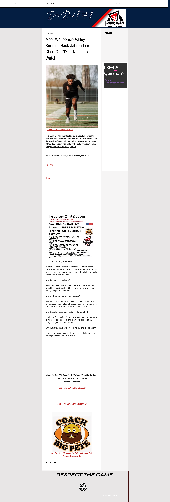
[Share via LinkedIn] (55, 462)
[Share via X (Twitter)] (51, 462)
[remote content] (72, 198)
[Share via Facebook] (46, 462)
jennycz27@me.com (114, 83)
